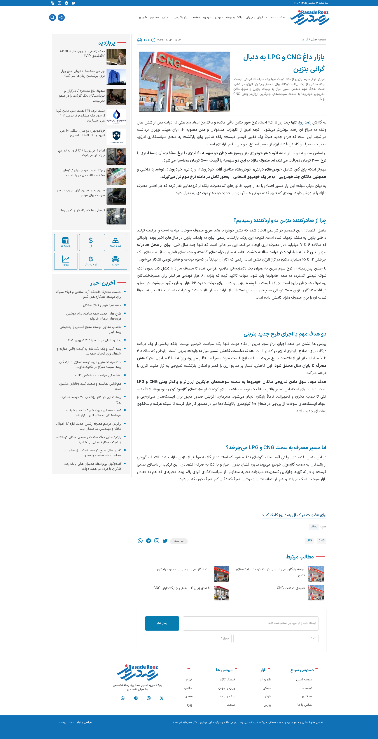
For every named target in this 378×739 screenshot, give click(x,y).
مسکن (154, 17)
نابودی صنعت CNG (291, 588)
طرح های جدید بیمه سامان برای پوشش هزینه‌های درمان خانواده (93, 316)
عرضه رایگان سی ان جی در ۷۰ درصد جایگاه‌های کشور (270, 572)
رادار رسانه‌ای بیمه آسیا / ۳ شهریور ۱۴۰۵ (93, 340)
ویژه (189, 705)
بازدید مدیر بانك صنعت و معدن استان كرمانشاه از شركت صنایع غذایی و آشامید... (88, 440)
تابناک (314, 527)
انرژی (305, 39)
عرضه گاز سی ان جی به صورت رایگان (183, 569)
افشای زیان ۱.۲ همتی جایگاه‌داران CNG (182, 588)
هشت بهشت (66, 722)
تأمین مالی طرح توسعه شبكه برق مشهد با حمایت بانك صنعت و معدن (92, 453)
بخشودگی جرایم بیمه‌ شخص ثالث (98, 375)
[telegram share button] (66, 3)
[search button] (52, 17)
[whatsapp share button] (140, 541)
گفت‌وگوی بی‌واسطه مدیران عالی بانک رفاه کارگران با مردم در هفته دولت (92, 466)
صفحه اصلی (318, 39)
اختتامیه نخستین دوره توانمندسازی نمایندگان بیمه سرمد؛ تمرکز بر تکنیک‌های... (90, 365)
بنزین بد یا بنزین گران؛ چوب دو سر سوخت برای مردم (81, 193)
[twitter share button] (73, 3)
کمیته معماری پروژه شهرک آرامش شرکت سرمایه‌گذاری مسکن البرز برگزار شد (93, 413)
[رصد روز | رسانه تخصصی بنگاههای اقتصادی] (309, 17)
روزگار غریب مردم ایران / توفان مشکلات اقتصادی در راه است (84, 173)
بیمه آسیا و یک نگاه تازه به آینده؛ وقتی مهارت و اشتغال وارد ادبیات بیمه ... (89, 351)
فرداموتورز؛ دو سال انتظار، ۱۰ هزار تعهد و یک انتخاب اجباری (82, 133)
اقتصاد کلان (228, 679)
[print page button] (139, 40)
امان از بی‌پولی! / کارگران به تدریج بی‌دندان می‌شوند (81, 153)
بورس (219, 17)
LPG (309, 541)
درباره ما (307, 688)
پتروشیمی (180, 17)
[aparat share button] (52, 3)
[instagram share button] (59, 3)
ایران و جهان (254, 17)
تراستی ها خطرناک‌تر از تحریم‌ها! (82, 210)
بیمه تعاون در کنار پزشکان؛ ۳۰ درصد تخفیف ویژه (91, 400)
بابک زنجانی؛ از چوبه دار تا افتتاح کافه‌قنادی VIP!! (82, 54)
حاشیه (188, 688)
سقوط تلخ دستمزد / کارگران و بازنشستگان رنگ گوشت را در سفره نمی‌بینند (81, 96)
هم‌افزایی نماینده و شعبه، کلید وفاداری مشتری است (90, 386)
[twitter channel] (161, 698)
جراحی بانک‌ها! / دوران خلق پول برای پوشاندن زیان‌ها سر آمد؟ (83, 74)
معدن (166, 17)
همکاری (307, 696)
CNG (322, 541)
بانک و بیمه (234, 17)
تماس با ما (305, 705)
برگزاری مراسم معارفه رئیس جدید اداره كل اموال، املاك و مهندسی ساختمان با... (88, 426)
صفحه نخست (275, 17)
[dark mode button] (61, 17)
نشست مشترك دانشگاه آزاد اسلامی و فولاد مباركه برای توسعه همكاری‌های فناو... (88, 295)
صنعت (195, 17)
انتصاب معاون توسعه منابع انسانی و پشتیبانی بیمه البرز (90, 330)
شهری (143, 17)
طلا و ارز (265, 679)
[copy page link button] (146, 40)
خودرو (207, 17)
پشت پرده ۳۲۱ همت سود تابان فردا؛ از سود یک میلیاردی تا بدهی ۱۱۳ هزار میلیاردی (80, 116)
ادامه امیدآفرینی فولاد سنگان (102, 305)
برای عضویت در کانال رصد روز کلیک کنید (294, 515)
